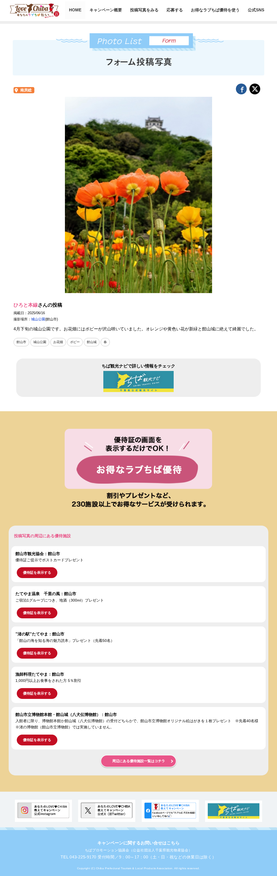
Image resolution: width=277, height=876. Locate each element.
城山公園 (38, 319)
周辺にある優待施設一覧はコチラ (138, 761)
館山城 (92, 342)
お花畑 (58, 342)
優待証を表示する (37, 572)
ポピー (75, 342)
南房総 (26, 90)
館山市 (21, 342)
